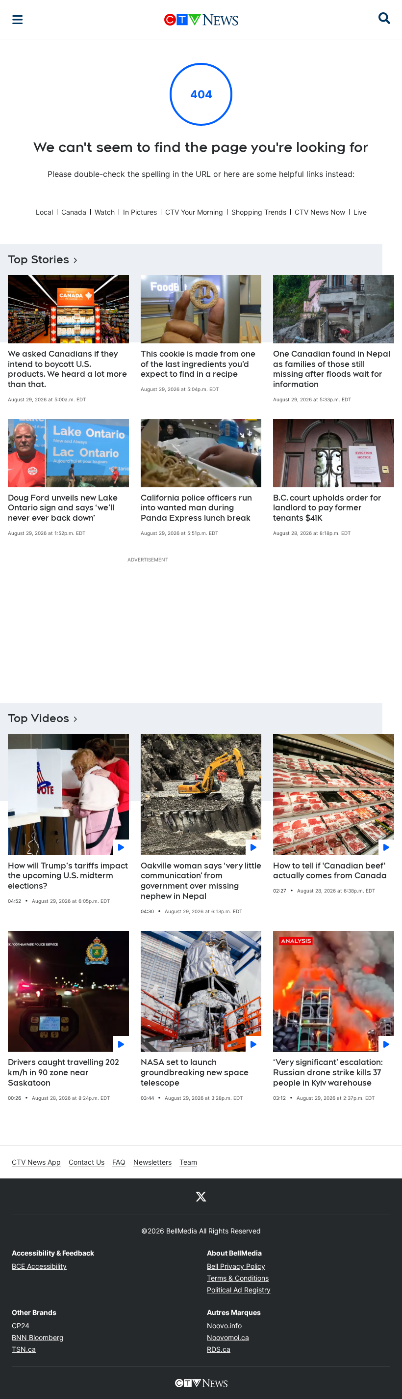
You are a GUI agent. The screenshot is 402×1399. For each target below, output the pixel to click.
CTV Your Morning (194, 212)
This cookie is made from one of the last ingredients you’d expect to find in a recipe (198, 364)
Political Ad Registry (239, 1290)
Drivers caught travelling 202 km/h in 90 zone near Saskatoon (63, 1073)
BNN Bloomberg (38, 1337)
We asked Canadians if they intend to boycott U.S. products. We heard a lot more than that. (67, 369)
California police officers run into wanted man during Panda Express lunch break (196, 508)
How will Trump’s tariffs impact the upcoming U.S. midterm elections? (68, 876)
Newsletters (152, 1162)
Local (44, 212)
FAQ (119, 1162)
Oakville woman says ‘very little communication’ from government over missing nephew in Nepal (201, 881)
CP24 (20, 1325)
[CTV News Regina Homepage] (201, 20)
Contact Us (86, 1162)
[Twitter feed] (201, 1196)
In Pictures (140, 212)
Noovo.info (224, 1325)
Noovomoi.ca (228, 1337)
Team (188, 1162)
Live (360, 212)
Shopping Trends (258, 212)
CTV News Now (320, 212)
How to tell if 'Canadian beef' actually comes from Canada (330, 871)
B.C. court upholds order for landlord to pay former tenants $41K (327, 508)
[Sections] (17, 19)
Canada (73, 212)
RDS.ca (218, 1349)
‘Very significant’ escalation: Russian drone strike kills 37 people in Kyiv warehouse (328, 1073)
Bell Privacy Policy (236, 1266)
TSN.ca (24, 1349)
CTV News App (36, 1162)
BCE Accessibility (39, 1266)
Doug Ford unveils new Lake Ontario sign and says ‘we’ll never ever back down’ (63, 508)
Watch (105, 212)
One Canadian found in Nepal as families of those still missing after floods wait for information (331, 369)
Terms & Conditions (238, 1278)
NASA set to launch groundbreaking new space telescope (195, 1073)
